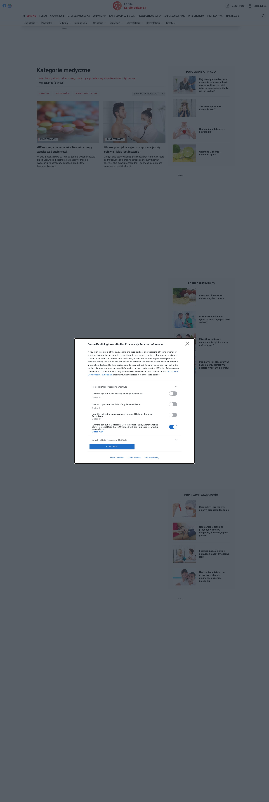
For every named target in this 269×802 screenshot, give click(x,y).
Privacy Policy (152, 457)
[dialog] (134, 401)
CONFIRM (112, 447)
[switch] (173, 393)
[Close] (188, 344)
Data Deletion (117, 457)
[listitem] (134, 386)
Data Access (134, 457)
